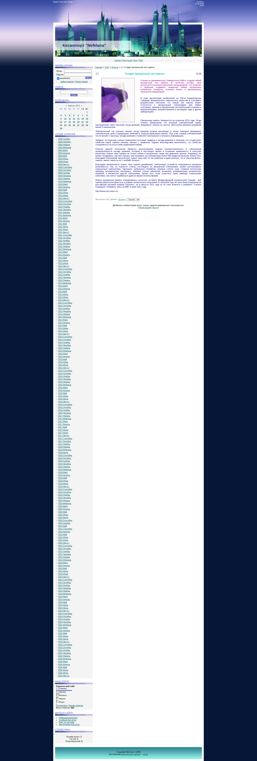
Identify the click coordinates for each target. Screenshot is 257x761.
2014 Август (63, 334)
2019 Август (63, 486)
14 (82, 119)
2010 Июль (63, 195)
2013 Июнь (63, 294)
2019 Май (62, 478)
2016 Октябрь (64, 407)
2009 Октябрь (64, 170)
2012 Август (63, 266)
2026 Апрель (64, 664)
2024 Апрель (64, 599)
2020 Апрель (64, 509)
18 (69, 122)
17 (65, 122)
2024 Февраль (64, 594)
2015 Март (63, 354)
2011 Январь (64, 212)
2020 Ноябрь (64, 523)
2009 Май (62, 156)
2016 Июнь (63, 396)
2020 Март (63, 506)
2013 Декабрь (64, 311)
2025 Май (62, 633)
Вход (136, 60)
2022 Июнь (63, 537)
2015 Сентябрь (65, 370)
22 (87, 122)
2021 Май (62, 526)
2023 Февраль (64, 560)
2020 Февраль (64, 503)
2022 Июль (63, 540)
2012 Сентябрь (65, 269)
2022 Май (62, 534)
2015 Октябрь (64, 373)
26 (74, 125)
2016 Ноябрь (64, 410)
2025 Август (63, 642)
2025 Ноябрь (64, 650)
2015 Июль (63, 365)
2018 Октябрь (64, 458)
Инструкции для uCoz (69, 724)
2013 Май (62, 291)
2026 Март (63, 661)
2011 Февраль (64, 215)
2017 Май (62, 427)
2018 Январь (64, 447)
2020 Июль (63, 517)
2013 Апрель (64, 289)
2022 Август (63, 543)
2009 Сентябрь (65, 167)
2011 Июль (63, 229)
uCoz (145, 754)
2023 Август (63, 577)
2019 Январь (64, 467)
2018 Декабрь (64, 464)
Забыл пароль (67, 81)
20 (78, 122)
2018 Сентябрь (65, 455)
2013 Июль (63, 297)
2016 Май (62, 393)
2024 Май (62, 602)
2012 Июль (63, 263)
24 (65, 125)
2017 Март (63, 421)
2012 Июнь (63, 260)
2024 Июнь (63, 605)
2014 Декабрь (64, 345)
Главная (117, 60)
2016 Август (63, 402)
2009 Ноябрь (64, 173)
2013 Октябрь (64, 306)
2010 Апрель (64, 187)
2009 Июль (63, 161)
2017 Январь (64, 416)
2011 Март (63, 218)
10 (65, 119)
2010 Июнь (63, 193)
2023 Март (63, 563)
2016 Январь (64, 382)
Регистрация (127, 60)
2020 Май (62, 512)
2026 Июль (63, 673)
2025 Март (63, 628)
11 (70, 119)
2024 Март (63, 596)
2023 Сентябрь (65, 580)
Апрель (114, 67)
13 (78, 119)
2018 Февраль (64, 450)
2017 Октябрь (64, 441)
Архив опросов (76, 705)
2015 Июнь (63, 362)
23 (61, 125)
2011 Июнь (63, 226)
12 (74, 119)
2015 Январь (64, 348)
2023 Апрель (64, 565)
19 (74, 122)
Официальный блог (68, 718)
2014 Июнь (63, 328)
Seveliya (121, 200)
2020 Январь (64, 500)
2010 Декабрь (64, 209)
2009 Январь (64, 144)
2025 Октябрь (64, 647)
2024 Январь (64, 591)
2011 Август (63, 232)
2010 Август (63, 198)
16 (61, 122)
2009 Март (63, 150)
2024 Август (63, 611)
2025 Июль (63, 639)
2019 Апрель (64, 475)
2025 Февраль (64, 625)
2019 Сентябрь (65, 489)
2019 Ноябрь (64, 495)
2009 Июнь (63, 159)
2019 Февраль (64, 469)
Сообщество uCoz (67, 720)
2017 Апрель (64, 424)
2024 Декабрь (64, 622)
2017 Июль (63, 433)
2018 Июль (63, 452)
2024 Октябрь (64, 616)
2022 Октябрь (64, 548)
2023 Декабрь (64, 588)
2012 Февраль (64, 249)
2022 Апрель (64, 531)
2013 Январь (64, 280)
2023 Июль (63, 574)
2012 (107, 67)
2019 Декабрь (64, 498)
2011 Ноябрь (64, 241)
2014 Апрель (64, 322)
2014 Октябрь (64, 339)
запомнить (65, 78)
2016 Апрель (64, 390)
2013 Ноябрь (64, 308)
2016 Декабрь (64, 413)
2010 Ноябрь (64, 207)
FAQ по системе (67, 722)
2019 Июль (63, 483)
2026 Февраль (64, 659)
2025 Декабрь (64, 653)
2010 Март (63, 184)
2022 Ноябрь (64, 551)
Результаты (61, 705)
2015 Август (63, 368)
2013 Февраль (64, 283)
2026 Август (63, 676)
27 (78, 125)
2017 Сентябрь (65, 438)
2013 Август (63, 300)
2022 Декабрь (64, 554)
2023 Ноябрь (64, 585)
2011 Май (62, 224)
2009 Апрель (64, 153)
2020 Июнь (63, 515)
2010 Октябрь (64, 204)
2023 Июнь (63, 571)
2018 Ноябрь (64, 461)
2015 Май (62, 359)
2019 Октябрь (64, 492)
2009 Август (63, 164)
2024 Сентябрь (65, 613)
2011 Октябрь (64, 238)
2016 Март (63, 387)
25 (69, 125)
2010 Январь (64, 178)
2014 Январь (64, 314)
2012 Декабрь (64, 277)
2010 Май (62, 190)
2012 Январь (64, 246)
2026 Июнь (63, 670)
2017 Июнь (63, 430)
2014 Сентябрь (65, 337)
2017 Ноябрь (64, 444)
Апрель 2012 (74, 106)
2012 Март (63, 252)
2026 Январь (64, 656)
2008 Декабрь (64, 142)
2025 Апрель (64, 630)
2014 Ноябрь (64, 342)
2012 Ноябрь (64, 274)
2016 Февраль (64, 385)
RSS (141, 60)
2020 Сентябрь (65, 520)
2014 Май (62, 325)
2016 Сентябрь (65, 404)
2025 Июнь (63, 636)
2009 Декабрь (64, 176)
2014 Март (63, 320)
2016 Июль (63, 399)
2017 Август (63, 435)
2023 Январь (64, 557)
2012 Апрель (64, 255)
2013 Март (63, 286)
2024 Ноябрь (64, 619)
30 (61, 128)
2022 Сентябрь (65, 546)
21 (82, 122)
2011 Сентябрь (65, 235)
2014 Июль (63, 331)
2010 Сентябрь (65, 201)
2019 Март (63, 472)
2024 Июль (63, 608)
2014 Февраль (64, 317)
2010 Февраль (64, 181)
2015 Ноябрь (64, 376)
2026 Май (62, 667)
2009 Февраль (64, 147)
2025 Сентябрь (65, 644)
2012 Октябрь (64, 272)
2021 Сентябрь (65, 529)
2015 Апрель (64, 356)
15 (87, 119)
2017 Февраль (64, 419)
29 (87, 125)
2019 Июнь (63, 481)
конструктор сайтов (130, 754)
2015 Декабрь (64, 379)
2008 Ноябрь (64, 139)
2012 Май (62, 257)
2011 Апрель (64, 221)
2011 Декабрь (64, 243)
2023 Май (62, 568)
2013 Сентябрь (65, 303)
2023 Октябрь (64, 582)
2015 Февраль (64, 351)
